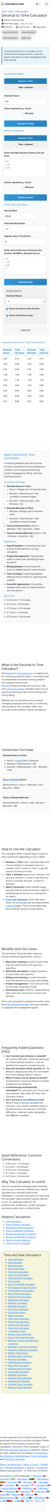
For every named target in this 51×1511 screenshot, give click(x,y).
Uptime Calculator (17, 1312)
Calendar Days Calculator (20, 1384)
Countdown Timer (17, 1331)
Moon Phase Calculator (19, 1293)
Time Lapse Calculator (19, 1318)
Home (4, 11)
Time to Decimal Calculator (21, 1337)
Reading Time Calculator (20, 1387)
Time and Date (21, 11)
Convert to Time (25, 123)
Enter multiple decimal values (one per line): (24, 154)
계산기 (38, 1500)
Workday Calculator (17, 1303)
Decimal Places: (14, 295)
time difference (30, 1099)
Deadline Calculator (17, 1375)
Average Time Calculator (20, 1378)
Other (10, 11)
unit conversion (10, 38)
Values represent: (13, 182)
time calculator (28, 32)
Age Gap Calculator (17, 1359)
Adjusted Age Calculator (20, 1368)
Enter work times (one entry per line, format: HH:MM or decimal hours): (23, 252)
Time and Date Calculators (17, 1449)
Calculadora (23, 1479)
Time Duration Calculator (18, 1224)
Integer (19, 760)
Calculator (12, 1482)
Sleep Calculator (16, 1315)
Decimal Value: (12, 95)
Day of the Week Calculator (21, 1284)
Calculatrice (41, 1485)
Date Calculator (15, 1265)
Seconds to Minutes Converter (21, 1237)
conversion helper (15, 688)
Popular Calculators (14, 1467)
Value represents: (13, 108)
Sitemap (31, 1467)
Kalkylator (41, 1491)
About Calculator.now (10, 1464)
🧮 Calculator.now (12, 4)
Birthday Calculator (17, 1306)
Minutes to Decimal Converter (23, 1346)
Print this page (11, 23)
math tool (26, 38)
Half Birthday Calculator (20, 1362)
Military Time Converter (19, 1334)
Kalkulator (28, 1488)
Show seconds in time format (24, 308)
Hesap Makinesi (9, 1488)
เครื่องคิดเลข (40, 1497)
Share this (40, 27)
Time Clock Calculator (18, 1328)
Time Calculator (24, 673)
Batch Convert (25, 197)
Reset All (25, 330)
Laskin (3, 1494)
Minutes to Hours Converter (20, 1227)
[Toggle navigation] (46, 4)
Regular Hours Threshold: (17, 236)
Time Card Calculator (17, 899)
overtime (10, 905)
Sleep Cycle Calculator (19, 1300)
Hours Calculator (16, 1268)
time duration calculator (18, 1004)
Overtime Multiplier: (15, 223)
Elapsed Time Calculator (20, 1296)
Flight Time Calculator (18, 1321)
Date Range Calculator (19, 1381)
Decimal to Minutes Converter (23, 1350)
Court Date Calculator (18, 1371)
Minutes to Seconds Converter (21, 1234)
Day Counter (14, 1281)
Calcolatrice (6, 1479)
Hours (28, 108)
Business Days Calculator (20, 1356)
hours (5, 685)
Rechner (30, 1494)
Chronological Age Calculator (22, 1287)
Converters (42, 1467)
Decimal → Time (25, 81)
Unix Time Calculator (18, 1309)
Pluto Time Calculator (18, 1365)
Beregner (37, 1475)
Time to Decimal (11, 779)
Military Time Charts (18, 1353)
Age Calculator (15, 1262)
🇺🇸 (37, 4)
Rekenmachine (7, 1497)
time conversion (10, 32)
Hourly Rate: (10, 210)
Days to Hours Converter (18, 1243)
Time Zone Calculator (18, 1275)
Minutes (29, 113)
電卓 (28, 1500)
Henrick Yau (18, 20)
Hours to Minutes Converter (20, 1230)
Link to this (23, 27)
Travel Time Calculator (19, 1325)
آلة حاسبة (24, 1497)
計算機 (3, 1500)
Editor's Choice (30, 1464)
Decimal (10, 673)
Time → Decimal (25, 87)
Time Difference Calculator (21, 1290)
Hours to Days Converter (18, 1240)
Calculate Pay (25, 282)
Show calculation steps (21, 315)
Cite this (8, 27)
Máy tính (16, 1494)
